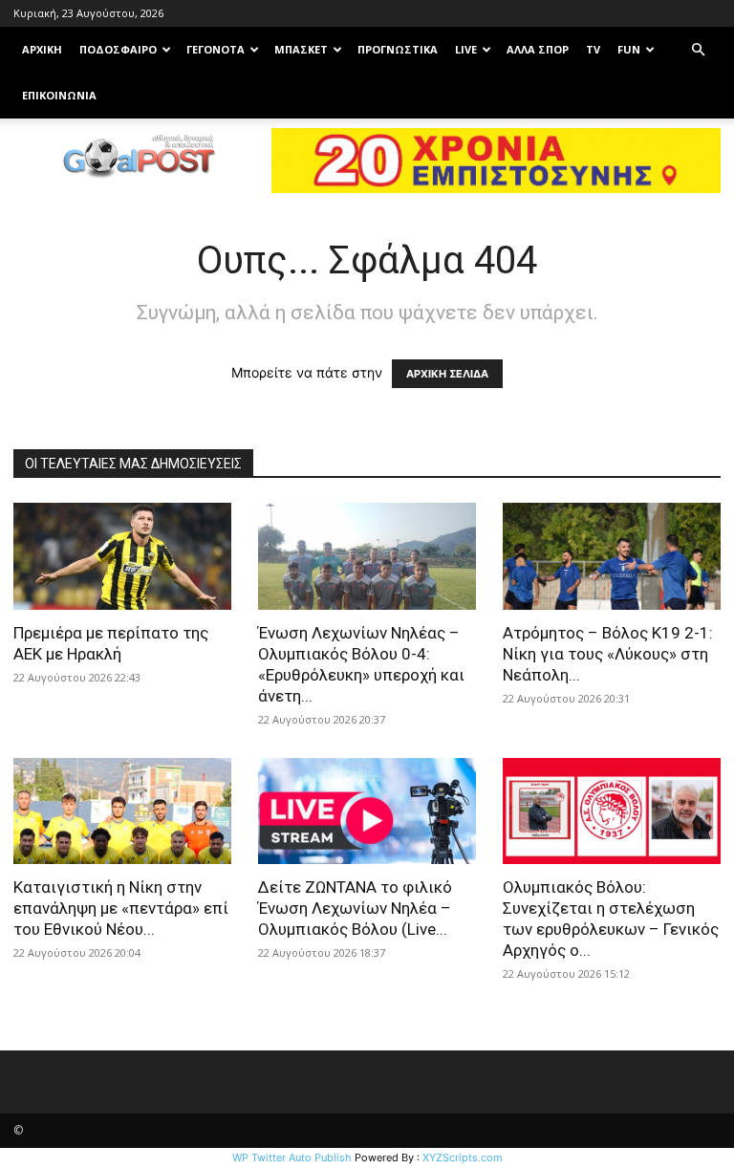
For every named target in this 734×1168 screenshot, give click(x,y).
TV (593, 49)
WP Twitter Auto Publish (292, 1157)
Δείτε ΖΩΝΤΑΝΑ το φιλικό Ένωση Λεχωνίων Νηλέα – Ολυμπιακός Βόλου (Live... (355, 908)
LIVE (466, 49)
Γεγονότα (215, 49)
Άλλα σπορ (538, 49)
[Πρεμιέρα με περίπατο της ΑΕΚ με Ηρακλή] (122, 556)
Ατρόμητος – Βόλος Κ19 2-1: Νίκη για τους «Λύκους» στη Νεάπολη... (608, 653)
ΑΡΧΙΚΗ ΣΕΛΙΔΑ (447, 373)
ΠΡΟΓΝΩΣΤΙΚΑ (397, 49)
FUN (628, 49)
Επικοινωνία (59, 95)
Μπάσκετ (301, 49)
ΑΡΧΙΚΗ (42, 49)
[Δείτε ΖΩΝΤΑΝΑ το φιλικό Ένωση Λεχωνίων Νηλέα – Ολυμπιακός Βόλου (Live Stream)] (367, 811)
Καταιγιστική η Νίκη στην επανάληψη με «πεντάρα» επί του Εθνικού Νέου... (120, 908)
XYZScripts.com (462, 1157)
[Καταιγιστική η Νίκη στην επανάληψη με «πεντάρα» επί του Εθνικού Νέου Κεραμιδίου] (122, 811)
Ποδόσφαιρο (118, 49)
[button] (698, 50)
